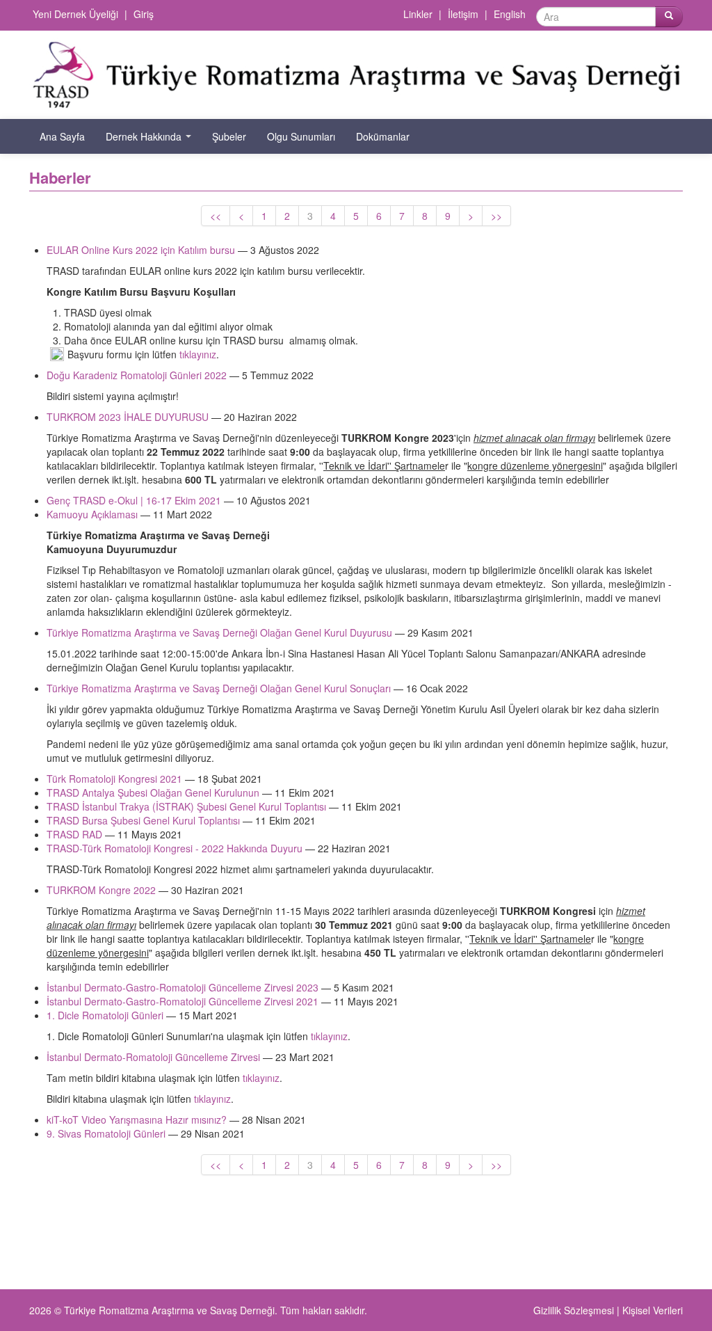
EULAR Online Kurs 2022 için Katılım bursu (142, 250)
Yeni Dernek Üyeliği (75, 14)
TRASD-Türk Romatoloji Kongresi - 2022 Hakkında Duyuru (174, 848)
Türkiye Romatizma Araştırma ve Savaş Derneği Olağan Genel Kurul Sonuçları (219, 688)
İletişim (463, 14)
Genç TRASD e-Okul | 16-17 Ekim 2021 (134, 500)
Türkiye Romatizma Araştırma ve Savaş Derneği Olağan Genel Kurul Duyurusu (219, 632)
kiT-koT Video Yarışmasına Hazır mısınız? (137, 1119)
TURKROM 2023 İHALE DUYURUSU (128, 417)
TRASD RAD (74, 834)
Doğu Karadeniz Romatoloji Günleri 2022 (137, 375)
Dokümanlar (383, 136)
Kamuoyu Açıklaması (92, 514)
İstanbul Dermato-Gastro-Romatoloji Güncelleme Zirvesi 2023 (182, 987)
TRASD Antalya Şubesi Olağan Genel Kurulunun (153, 792)
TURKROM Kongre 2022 (101, 890)
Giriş (144, 14)
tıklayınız (197, 354)
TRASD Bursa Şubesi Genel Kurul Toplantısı (143, 820)
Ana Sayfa (62, 136)
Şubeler (229, 136)
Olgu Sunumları (301, 136)
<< (215, 216)
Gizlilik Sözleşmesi (573, 1310)
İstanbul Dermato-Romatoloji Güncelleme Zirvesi (153, 1057)
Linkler (417, 14)
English (510, 14)
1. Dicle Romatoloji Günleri (105, 1015)
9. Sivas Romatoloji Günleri (107, 1133)
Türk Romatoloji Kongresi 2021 (114, 779)
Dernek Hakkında (145, 136)
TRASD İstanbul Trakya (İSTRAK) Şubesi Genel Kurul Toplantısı (186, 806)
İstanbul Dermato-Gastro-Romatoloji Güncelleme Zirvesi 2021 (182, 1001)
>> (496, 216)
